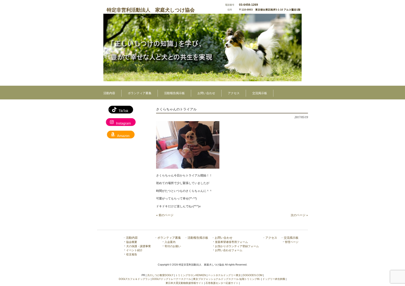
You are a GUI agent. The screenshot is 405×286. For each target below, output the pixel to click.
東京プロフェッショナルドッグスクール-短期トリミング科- (227, 279)
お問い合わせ (223, 237)
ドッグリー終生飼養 (273, 279)
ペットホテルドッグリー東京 (224, 275)
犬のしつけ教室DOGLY (160, 275)
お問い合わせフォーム (228, 250)
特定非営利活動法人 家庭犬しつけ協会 (151, 10)
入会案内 (170, 242)
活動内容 (132, 237)
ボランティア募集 (169, 237)
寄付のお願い (173, 246)
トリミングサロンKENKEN (190, 275)
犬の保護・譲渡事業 (138, 246)
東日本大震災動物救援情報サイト (185, 283)
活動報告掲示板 (198, 237)
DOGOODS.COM (252, 275)
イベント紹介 (134, 250)
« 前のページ (164, 215)
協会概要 (131, 242)
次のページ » (299, 215)
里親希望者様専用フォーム (231, 242)
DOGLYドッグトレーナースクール (171, 279)
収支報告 (131, 254)
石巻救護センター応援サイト (221, 283)
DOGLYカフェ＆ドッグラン (134, 279)
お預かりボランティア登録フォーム (237, 246)
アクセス (271, 237)
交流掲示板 (291, 237)
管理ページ (291, 242)
